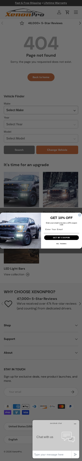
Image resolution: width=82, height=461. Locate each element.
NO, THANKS (61, 243)
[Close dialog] (79, 215)
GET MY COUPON (61, 237)
